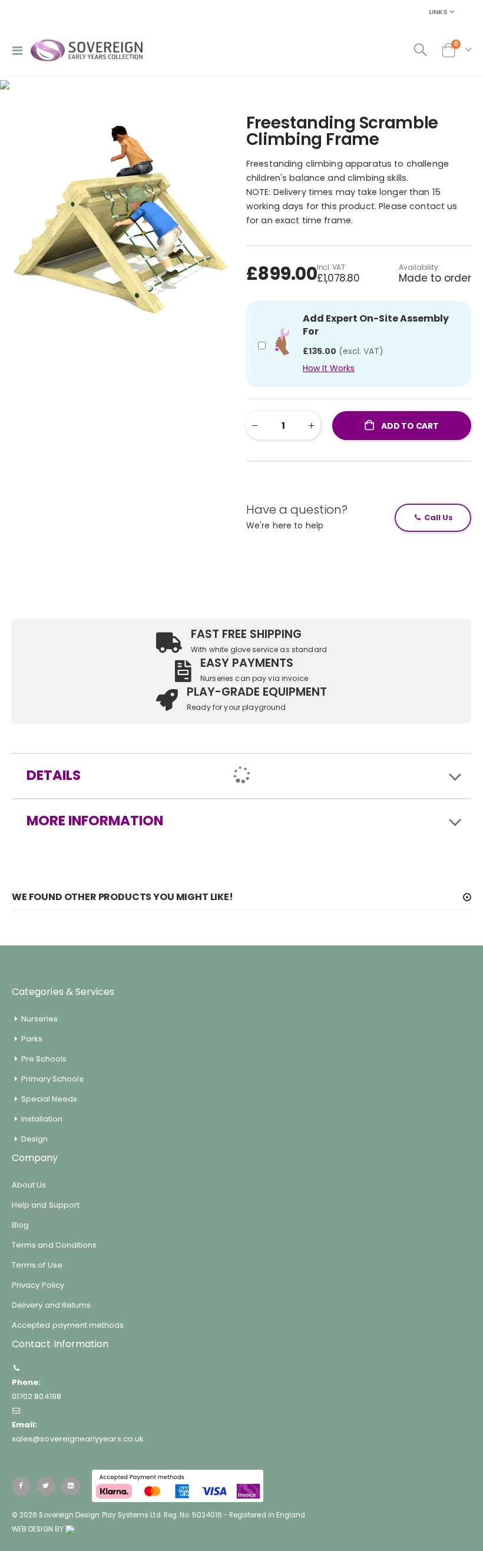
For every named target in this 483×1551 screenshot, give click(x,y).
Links (438, 11)
